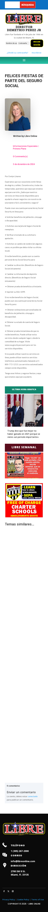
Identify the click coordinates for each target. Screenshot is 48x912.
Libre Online (30, 136)
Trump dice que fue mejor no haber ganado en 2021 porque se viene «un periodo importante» (23, 433)
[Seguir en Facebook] (4, 891)
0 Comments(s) (20, 156)
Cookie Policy (23, 899)
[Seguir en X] (8, 891)
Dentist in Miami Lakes (30, 886)
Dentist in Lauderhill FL (30, 883)
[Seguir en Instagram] (12, 891)
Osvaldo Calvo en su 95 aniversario (22, 686)
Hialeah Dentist (12, 883)
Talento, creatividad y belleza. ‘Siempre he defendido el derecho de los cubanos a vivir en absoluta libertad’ (24, 605)
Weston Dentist (12, 886)
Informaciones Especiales (25, 146)
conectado (33, 796)
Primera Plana (19, 148)
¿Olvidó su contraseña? (17, 52)
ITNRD (13, 909)
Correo (16, 855)
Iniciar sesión (36, 43)
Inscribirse (36, 52)
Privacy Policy (8, 899)
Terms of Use (37, 899)
